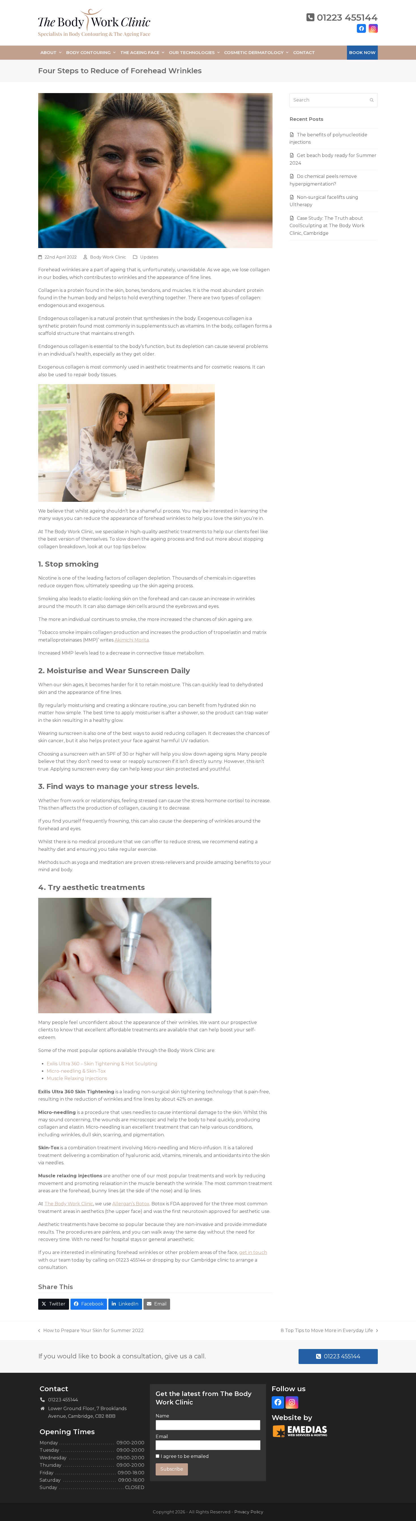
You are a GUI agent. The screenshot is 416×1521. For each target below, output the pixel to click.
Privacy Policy (248, 1511)
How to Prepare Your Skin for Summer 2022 (91, 1331)
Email (162, 1436)
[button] (53, 1304)
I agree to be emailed (185, 1456)
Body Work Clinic (108, 257)
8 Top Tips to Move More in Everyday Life (327, 1331)
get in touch (253, 1252)
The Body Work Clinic (68, 1203)
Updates (149, 257)
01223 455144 (347, 17)
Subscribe (171, 1469)
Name (162, 1416)
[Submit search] (372, 100)
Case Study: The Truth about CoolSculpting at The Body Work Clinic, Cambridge (327, 226)
